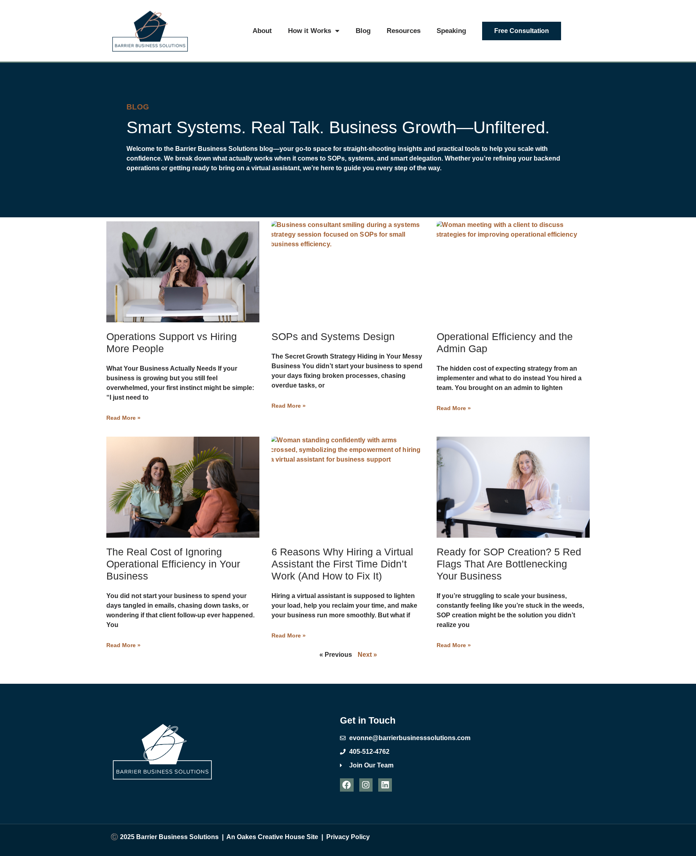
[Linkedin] (385, 785)
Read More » (123, 418)
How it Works (309, 31)
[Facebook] (347, 785)
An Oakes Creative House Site (272, 836)
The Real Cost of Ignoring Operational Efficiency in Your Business (173, 564)
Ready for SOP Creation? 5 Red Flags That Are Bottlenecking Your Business (509, 564)
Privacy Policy (348, 836)
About (262, 31)
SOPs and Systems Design (333, 336)
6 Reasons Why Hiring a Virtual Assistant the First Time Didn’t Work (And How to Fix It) (342, 564)
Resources (403, 31)
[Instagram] (366, 785)
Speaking (451, 31)
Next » (367, 654)
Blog (363, 31)
